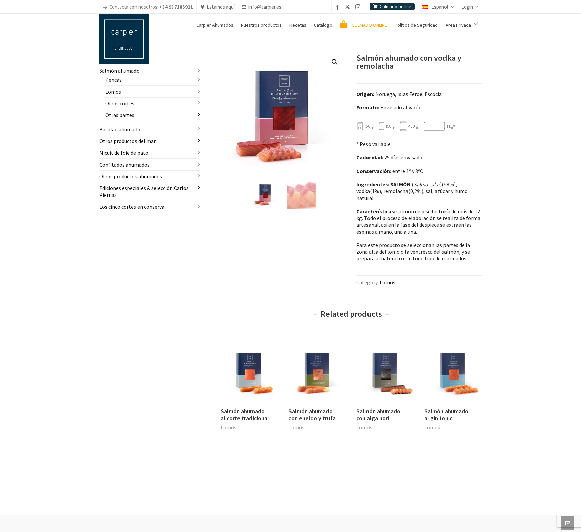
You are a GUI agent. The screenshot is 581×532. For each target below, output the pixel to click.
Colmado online (395, 6)
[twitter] (348, 7)
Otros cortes (119, 103)
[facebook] (338, 7)
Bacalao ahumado (119, 129)
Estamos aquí (221, 7)
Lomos (387, 282)
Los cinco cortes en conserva (131, 206)
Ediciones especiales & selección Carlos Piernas (144, 191)
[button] (334, 62)
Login (467, 7)
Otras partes (119, 115)
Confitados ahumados (124, 164)
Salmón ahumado (119, 70)
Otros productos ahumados (130, 176)
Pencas (113, 79)
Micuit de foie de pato (123, 152)
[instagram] (358, 7)
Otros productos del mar (127, 141)
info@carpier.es (264, 7)
